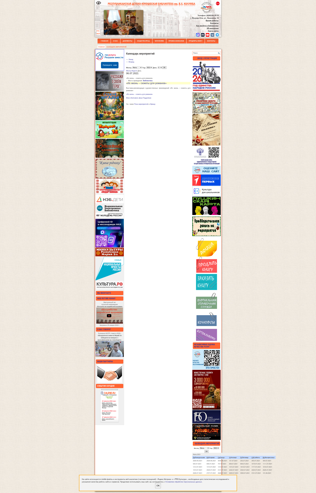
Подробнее (138, 98)
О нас (115, 41)
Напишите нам (110, 65)
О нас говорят (104, 329)
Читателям (159, 41)
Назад (131, 59)
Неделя (134, 71)
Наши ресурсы (143, 41)
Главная (104, 41)
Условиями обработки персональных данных (183, 481)
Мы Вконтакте (104, 293)
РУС (98, 31)
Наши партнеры (105, 361)
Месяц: (129, 67)
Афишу (152, 104)
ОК (158, 485)
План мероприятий (141, 104)
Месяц (128, 71)
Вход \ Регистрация (207, 58)
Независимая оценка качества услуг (204, 345)
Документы (127, 41)
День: (155, 67)
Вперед (131, 62)
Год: (144, 67)
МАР (98, 33)
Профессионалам (176, 41)
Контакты (211, 41)
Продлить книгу (195, 41)
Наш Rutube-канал (106, 298)
